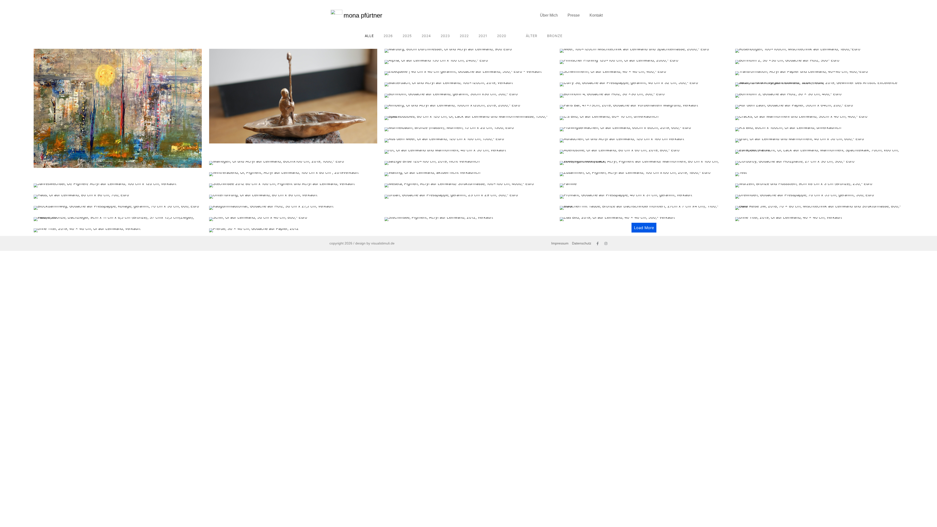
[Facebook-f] (597, 243)
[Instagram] (606, 243)
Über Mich (549, 15)
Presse (574, 15)
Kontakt (596, 15)
